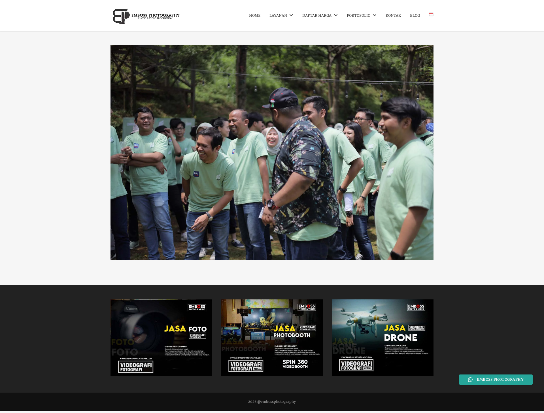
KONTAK (393, 15)
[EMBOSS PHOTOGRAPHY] (146, 22)
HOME (254, 15)
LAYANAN (278, 15)
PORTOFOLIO (359, 15)
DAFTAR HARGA (317, 15)
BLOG (415, 15)
